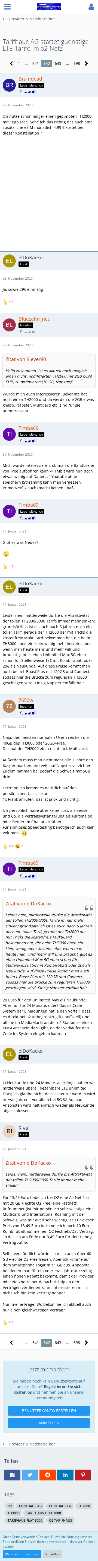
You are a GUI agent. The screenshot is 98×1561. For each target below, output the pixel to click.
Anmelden (49, 1422)
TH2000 (84, 1506)
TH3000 (14, 1513)
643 (58, 63)
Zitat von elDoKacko (28, 903)
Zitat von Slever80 (25, 359)
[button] (7, 6)
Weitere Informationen (22, 1554)
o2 (10, 1506)
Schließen (52, 1554)
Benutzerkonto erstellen (49, 1410)
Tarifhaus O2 (60, 1506)
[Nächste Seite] (86, 64)
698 (77, 63)
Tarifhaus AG (30, 1506)
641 (35, 63)
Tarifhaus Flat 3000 (25, 1520)
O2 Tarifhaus (60, 1520)
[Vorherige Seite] (12, 64)
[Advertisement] (49, 193)
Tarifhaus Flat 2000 (43, 1513)
